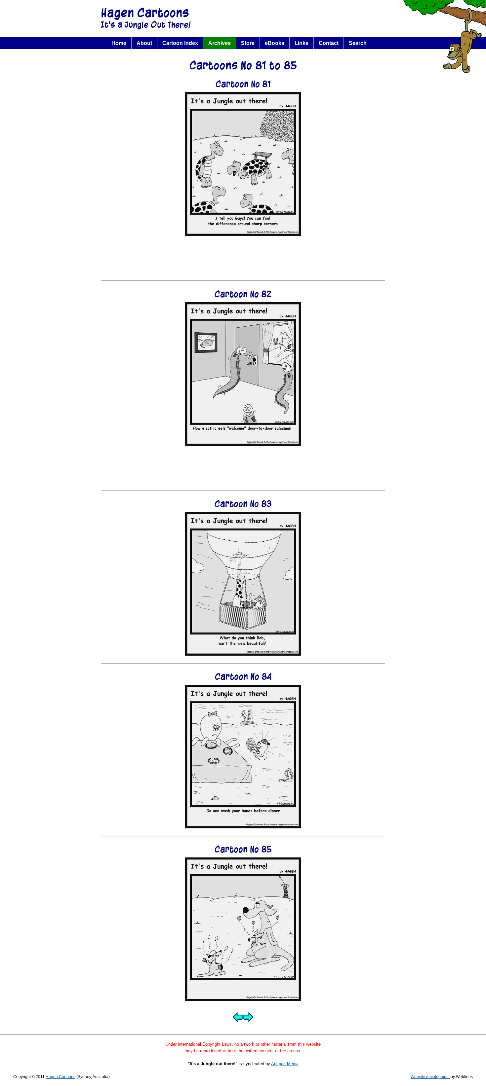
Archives (219, 43)
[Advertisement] (243, 258)
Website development (430, 1076)
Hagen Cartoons (145, 12)
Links (301, 43)
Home (118, 43)
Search (358, 43)
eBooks (274, 43)
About (144, 43)
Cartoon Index (180, 43)
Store (248, 43)
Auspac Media (285, 1063)
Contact (329, 43)
